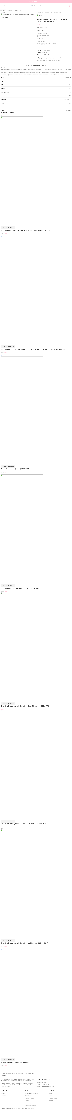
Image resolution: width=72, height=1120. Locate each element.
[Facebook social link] (41, 1)
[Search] (71, 5)
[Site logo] (36, 5)
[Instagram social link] (42, 1)
